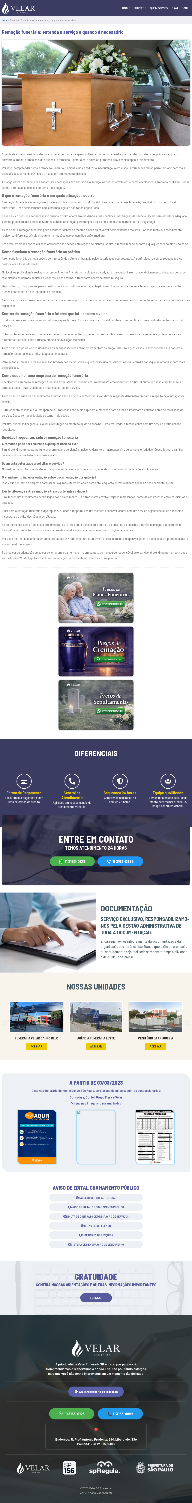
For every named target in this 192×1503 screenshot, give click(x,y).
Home (126, 8)
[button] (36, 1046)
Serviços (140, 8)
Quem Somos (159, 8)
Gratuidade (180, 8)
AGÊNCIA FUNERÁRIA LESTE (96, 1038)
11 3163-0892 (123, 861)
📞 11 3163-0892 (120, 1414)
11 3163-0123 (75, 861)
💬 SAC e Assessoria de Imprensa (96, 1391)
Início (5, 20)
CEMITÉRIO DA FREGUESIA (155, 1038)
